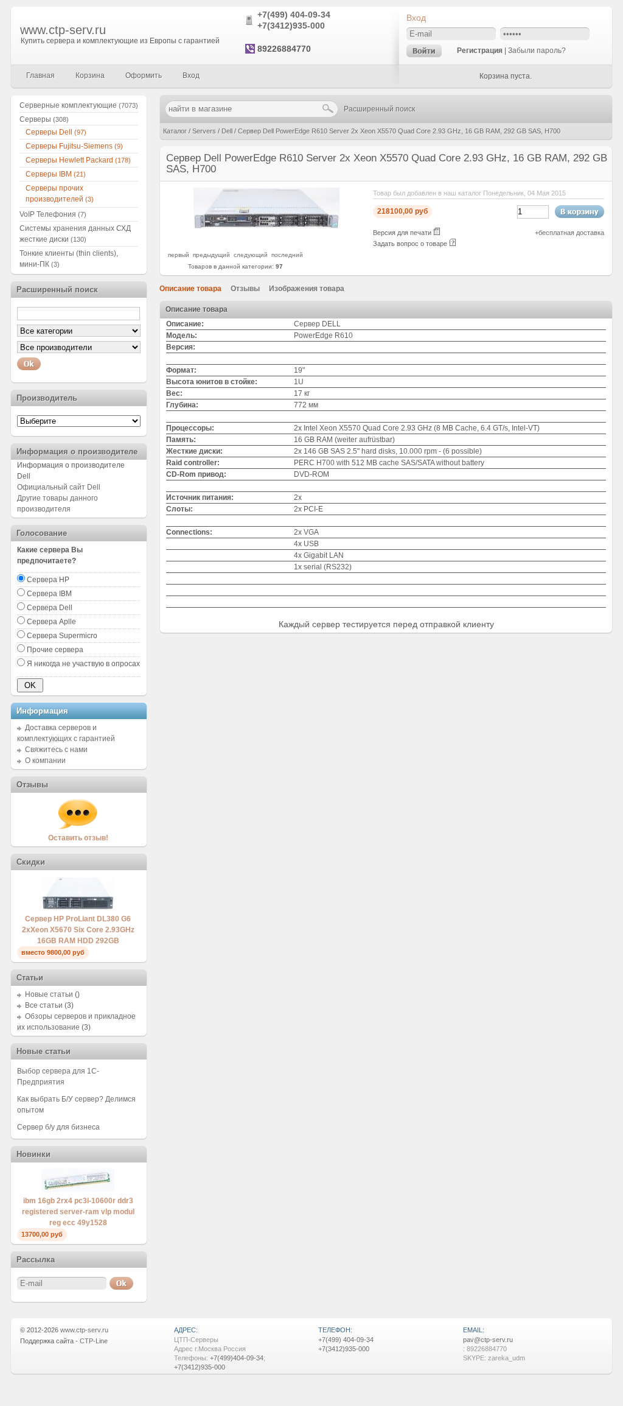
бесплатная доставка (571, 232)
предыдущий (211, 254)
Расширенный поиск (379, 109)
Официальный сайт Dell (58, 487)
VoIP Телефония (52, 214)
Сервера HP (48, 579)
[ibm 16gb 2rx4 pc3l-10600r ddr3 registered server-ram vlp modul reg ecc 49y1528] (77, 1190)
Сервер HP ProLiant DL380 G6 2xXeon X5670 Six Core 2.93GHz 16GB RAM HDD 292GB (78, 930)
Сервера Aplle (51, 621)
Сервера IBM (49, 593)
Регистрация (480, 50)
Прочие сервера (55, 649)
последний (287, 254)
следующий (251, 254)
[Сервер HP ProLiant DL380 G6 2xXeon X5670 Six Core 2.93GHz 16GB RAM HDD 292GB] (77, 908)
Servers (204, 131)
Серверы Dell (56, 132)
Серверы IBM (56, 174)
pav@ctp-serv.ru (488, 1339)
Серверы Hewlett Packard (78, 160)
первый (178, 254)
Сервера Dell (49, 607)
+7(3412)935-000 (291, 25)
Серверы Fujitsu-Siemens (74, 146)
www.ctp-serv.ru (63, 30)
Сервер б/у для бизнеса (58, 1127)
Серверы (44, 119)
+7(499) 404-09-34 (293, 14)
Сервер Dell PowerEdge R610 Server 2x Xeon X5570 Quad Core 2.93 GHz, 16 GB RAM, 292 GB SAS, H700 (399, 131)
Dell (226, 131)
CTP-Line (94, 1340)
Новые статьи (49, 994)
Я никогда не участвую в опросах (83, 663)
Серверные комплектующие (78, 105)
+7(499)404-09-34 (236, 1358)
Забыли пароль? (537, 50)
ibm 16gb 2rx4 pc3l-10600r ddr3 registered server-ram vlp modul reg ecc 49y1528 (78, 1212)
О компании (45, 760)
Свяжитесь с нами (56, 749)
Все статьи (44, 1005)
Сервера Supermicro (62, 635)
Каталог (175, 131)
